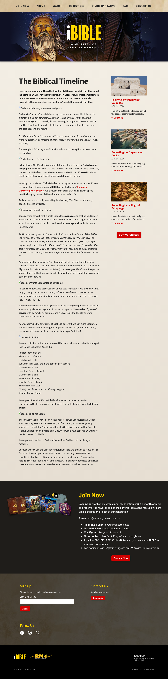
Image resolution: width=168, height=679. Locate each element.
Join (22, 5)
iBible (20, 656)
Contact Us (98, 598)
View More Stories (129, 235)
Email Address (28, 597)
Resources (76, 5)
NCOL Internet (147, 669)
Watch (57, 5)
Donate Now (121, 558)
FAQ (125, 5)
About (41, 5)
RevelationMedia (40, 656)
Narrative (103, 5)
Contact (144, 5)
